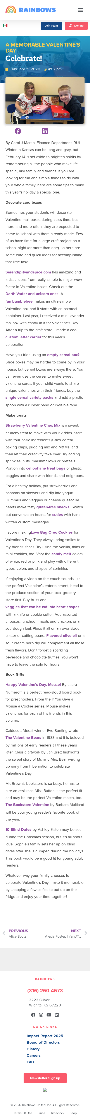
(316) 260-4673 (45, 991)
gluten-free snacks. (53, 507)
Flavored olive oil (61, 635)
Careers (34, 1055)
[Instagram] (41, 1015)
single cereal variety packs (29, 397)
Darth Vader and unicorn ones (32, 294)
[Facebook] (33, 1015)
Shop (73, 1113)
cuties (57, 514)
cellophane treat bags (45, 468)
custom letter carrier (23, 337)
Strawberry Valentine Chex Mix (32, 425)
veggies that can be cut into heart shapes (42, 607)
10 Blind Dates (18, 829)
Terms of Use (22, 1113)
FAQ (30, 1062)
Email (41, 1113)
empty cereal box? (63, 355)
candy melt (61, 554)
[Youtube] (49, 1015)
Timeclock (57, 1113)
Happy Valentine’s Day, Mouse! (33, 684)
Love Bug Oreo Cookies (52, 532)
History (33, 1049)
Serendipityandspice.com (28, 272)
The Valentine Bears (23, 737)
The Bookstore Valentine (27, 804)
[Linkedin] (57, 1015)
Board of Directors (43, 1042)
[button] (80, 10)
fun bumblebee (19, 301)
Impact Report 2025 (45, 1036)
